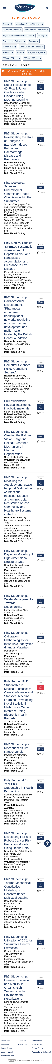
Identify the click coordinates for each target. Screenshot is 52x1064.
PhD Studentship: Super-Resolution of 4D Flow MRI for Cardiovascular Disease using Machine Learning (17, 90)
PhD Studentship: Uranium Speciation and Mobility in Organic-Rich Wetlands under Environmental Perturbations (17, 987)
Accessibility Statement (41, 1052)
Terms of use (37, 1041)
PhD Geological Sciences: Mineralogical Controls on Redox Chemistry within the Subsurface (17, 192)
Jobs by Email (7, 1052)
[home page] (24, 11)
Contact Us (22, 1044)
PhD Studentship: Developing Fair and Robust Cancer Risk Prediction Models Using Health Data (17, 840)
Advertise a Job (7, 1056)
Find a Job (5, 1041)
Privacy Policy (37, 1044)
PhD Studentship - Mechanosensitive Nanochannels (16, 748)
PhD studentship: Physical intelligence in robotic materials (17, 404)
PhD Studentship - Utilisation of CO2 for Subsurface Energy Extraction (18, 942)
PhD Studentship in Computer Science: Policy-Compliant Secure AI (17, 367)
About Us (22, 1041)
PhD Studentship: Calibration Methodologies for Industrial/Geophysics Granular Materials (18, 640)
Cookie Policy (37, 1048)
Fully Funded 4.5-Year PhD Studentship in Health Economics (18, 786)
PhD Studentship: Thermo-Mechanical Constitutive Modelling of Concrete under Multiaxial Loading (17, 888)
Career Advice (6, 1048)
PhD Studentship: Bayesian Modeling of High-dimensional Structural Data (18, 556)
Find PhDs (5, 1044)
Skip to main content (11, 2)
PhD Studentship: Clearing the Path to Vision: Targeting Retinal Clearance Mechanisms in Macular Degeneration (17, 443)
